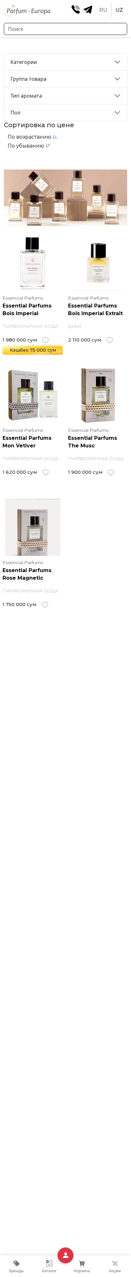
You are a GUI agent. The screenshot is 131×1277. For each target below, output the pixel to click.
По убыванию (26, 146)
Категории (23, 62)
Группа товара (28, 78)
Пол (15, 112)
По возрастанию (30, 137)
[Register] (65, 1255)
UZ (119, 10)
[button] (49, 1266)
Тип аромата (26, 95)
